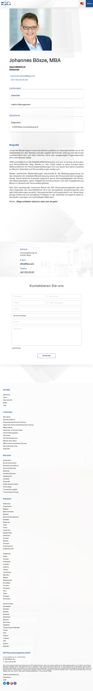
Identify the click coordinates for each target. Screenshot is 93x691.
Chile (5, 525)
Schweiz (6, 609)
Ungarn (5, 635)
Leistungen (7, 412)
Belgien (5, 509)
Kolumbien (7, 561)
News (5, 402)
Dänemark (6, 535)
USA (4, 633)
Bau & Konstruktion (9, 463)
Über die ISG (7, 400)
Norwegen (7, 583)
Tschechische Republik (11, 627)
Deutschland (7, 533)
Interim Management (10, 433)
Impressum (7, 677)
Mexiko (5, 577)
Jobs (4, 405)
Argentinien (7, 506)
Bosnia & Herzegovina (11, 517)
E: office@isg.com (9, 659)
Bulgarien (6, 522)
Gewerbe (6, 471)
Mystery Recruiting (9, 441)
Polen (5, 593)
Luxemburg (7, 572)
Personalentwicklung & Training (14, 422)
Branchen (7, 455)
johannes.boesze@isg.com (23, 76)
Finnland (6, 543)
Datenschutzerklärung (11, 674)
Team (5, 397)
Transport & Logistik (10, 489)
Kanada (6, 559)
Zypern (5, 643)
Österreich (6, 503)
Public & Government (10, 484)
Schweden (7, 606)
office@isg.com (27, 264)
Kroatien (6, 564)
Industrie (6, 479)
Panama (6, 585)
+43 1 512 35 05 (27, 272)
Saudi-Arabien (8, 603)
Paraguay (6, 588)
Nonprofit (6, 481)
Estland (5, 541)
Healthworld (7, 476)
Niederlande (7, 580)
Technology (7, 487)
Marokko (6, 575)
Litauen (5, 569)
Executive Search (9, 419)
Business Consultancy (11, 465)
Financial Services (9, 468)
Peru (4, 591)
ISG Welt (6, 390)
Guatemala (7, 553)
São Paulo (6, 622)
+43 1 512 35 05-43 (19, 80)
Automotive (7, 460)
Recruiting (6, 417)
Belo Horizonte (8, 511)
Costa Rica (7, 530)
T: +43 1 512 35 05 (9, 662)
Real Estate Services (10, 446)
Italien (5, 556)
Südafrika (6, 625)
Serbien (6, 611)
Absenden (46, 356)
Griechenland (8, 546)
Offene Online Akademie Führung (14, 443)
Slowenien (6, 617)
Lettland (6, 567)
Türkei (5, 630)
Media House (7, 427)
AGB (4, 680)
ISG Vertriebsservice (10, 438)
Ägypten (6, 646)
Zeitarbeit (6, 448)
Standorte (6, 395)
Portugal (6, 596)
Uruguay (6, 638)
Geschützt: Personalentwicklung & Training (18, 425)
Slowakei (6, 614)
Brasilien (6, 519)
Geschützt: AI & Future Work (13, 430)
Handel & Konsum (9, 473)
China (5, 527)
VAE (4, 641)
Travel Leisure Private (10, 492)
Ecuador (6, 538)
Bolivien (6, 514)
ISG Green (6, 435)
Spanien (6, 619)
